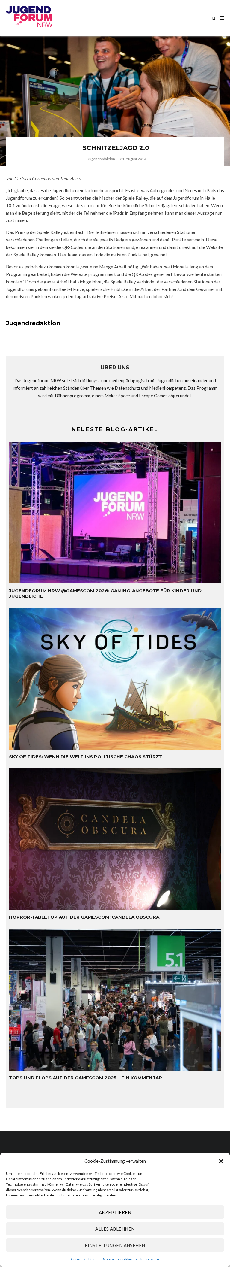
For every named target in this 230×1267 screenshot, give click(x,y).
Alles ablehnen (114, 1229)
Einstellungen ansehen (115, 1245)
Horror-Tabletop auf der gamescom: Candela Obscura (84, 917)
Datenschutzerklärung (119, 1259)
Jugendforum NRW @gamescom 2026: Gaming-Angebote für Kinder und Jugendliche (105, 593)
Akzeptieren (115, 1212)
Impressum (149, 1259)
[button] (221, 1161)
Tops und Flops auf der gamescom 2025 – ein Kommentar (85, 1078)
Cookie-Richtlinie (85, 1259)
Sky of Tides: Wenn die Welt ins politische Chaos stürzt (85, 756)
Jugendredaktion (101, 158)
